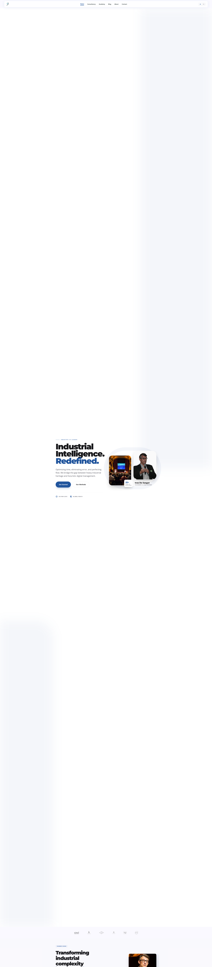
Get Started (63, 484)
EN (200, 4)
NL (203, 4)
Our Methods (81, 484)
